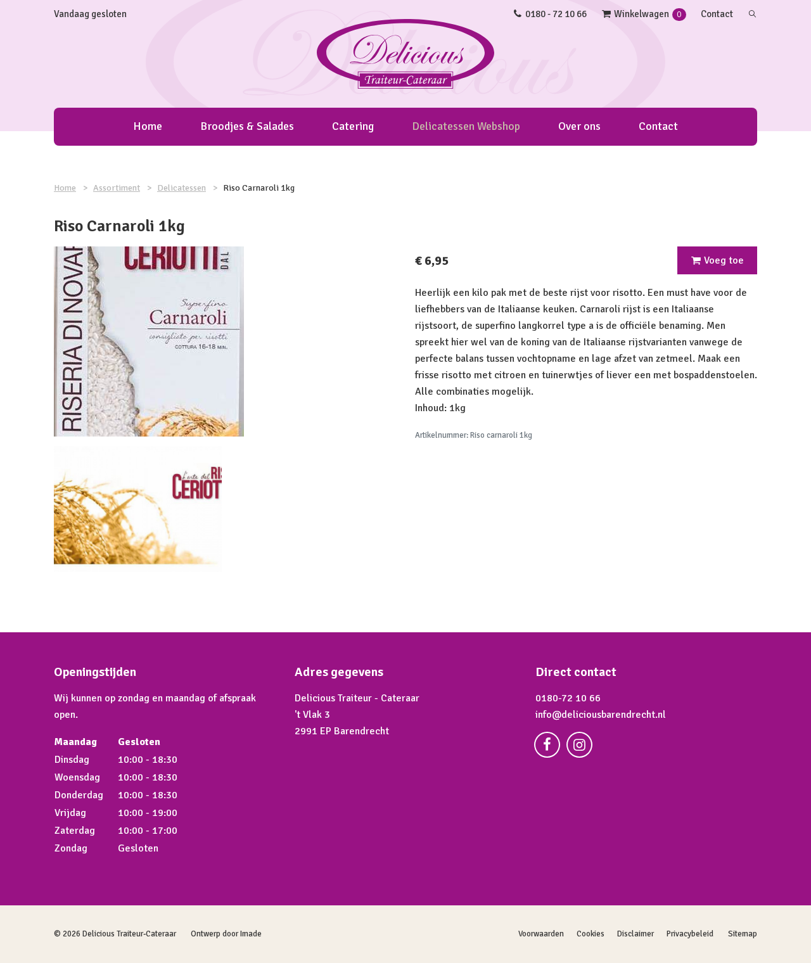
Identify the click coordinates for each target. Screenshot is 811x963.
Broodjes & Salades (247, 126)
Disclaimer (635, 934)
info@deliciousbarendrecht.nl (600, 714)
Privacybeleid (690, 934)
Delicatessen (181, 187)
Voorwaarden (541, 934)
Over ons (579, 126)
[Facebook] (550, 747)
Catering (353, 126)
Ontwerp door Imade (226, 934)
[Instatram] (582, 747)
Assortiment (116, 187)
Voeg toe (724, 260)
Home (147, 126)
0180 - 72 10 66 (556, 14)
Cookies (590, 934)
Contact (717, 14)
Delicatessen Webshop (466, 126)
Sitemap (742, 934)
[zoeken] (752, 14)
